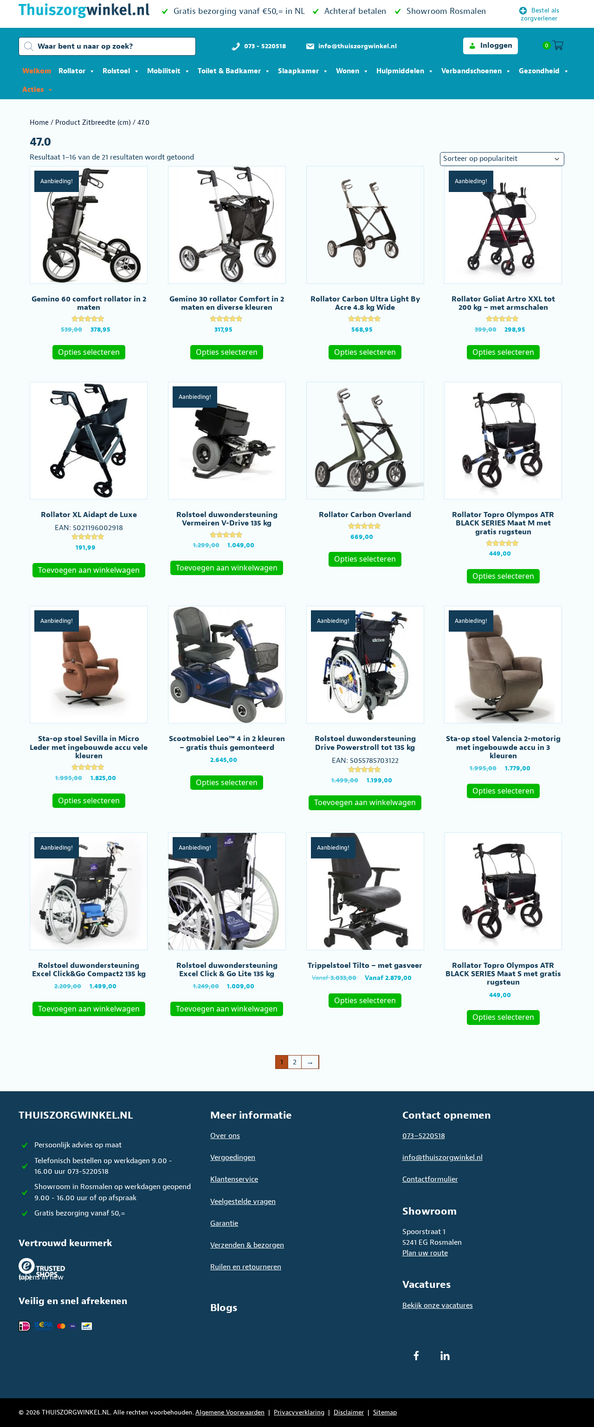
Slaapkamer (298, 71)
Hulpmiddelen (400, 71)
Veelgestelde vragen (243, 1201)
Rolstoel (116, 71)
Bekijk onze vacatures (437, 1305)
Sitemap (385, 1412)
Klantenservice (234, 1179)
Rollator (71, 71)
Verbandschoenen (471, 71)
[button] (490, 46)
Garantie (224, 1223)
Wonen (347, 71)
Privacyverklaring (299, 1412)
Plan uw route (425, 1253)
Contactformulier (430, 1179)
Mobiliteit (164, 71)
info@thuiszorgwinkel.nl (442, 1157)
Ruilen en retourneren (245, 1267)
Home (39, 122)
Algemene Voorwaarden (230, 1412)
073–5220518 (423, 1135)
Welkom (36, 71)
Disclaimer (349, 1412)
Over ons (225, 1135)
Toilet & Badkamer (229, 71)
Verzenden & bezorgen (247, 1245)
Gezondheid (539, 71)
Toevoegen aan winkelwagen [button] (89, 570)
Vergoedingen (232, 1157)
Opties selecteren (89, 352)
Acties (33, 89)
